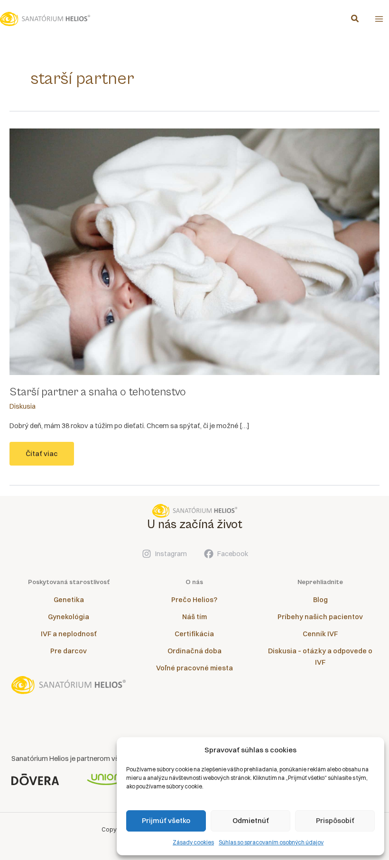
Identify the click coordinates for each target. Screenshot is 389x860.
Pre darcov (68, 651)
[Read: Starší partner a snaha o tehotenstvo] (194, 251)
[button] (355, 19)
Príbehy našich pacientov (320, 617)
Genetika (69, 599)
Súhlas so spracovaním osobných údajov (271, 842)
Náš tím (194, 617)
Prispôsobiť (335, 820)
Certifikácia (194, 634)
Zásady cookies (193, 842)
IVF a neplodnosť (69, 634)
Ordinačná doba (194, 651)
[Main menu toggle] (379, 19)
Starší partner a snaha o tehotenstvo (97, 392)
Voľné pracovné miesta (194, 668)
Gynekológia (68, 617)
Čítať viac (46, 457)
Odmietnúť (250, 820)
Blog (320, 599)
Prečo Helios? (194, 599)
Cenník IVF (320, 634)
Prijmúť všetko (166, 820)
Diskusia (22, 406)
